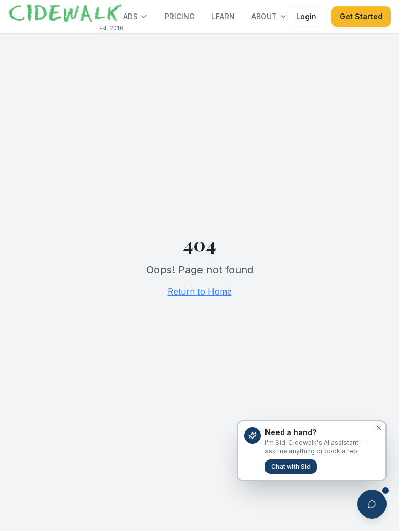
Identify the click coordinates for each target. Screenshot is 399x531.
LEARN (223, 16)
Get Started (361, 16)
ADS (130, 16)
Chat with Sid (291, 466)
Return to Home (200, 291)
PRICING (180, 16)
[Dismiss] (378, 427)
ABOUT (264, 16)
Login (306, 16)
